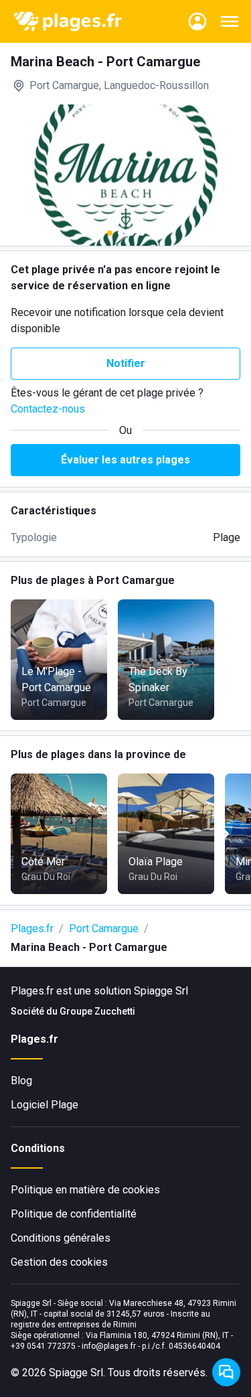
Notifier (125, 363)
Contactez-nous (48, 408)
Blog (21, 1080)
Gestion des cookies (59, 1262)
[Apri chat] (226, 1372)
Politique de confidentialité (74, 1213)
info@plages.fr (109, 1346)
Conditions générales (60, 1238)
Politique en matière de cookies (85, 1189)
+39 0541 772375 (43, 1346)
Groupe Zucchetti (97, 1011)
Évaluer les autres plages (125, 459)
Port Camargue (104, 928)
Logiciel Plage (44, 1104)
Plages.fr (32, 928)
